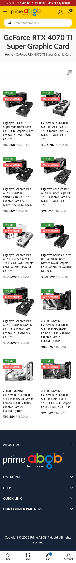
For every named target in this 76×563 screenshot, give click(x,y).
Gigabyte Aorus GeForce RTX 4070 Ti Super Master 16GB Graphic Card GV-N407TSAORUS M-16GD (57, 263)
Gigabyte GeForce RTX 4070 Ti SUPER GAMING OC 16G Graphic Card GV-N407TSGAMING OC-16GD (18, 329)
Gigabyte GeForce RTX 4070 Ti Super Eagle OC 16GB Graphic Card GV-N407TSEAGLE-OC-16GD (56, 197)
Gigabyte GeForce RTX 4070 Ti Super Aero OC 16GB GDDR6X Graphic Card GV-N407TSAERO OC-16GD (18, 263)
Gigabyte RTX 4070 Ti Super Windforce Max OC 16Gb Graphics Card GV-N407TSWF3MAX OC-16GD (18, 131)
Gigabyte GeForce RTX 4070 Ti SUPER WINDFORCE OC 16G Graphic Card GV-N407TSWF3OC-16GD (17, 197)
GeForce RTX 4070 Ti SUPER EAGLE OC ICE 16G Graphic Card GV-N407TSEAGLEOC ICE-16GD (55, 131)
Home (9, 54)
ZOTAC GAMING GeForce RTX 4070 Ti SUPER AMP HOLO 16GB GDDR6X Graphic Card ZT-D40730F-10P (56, 399)
